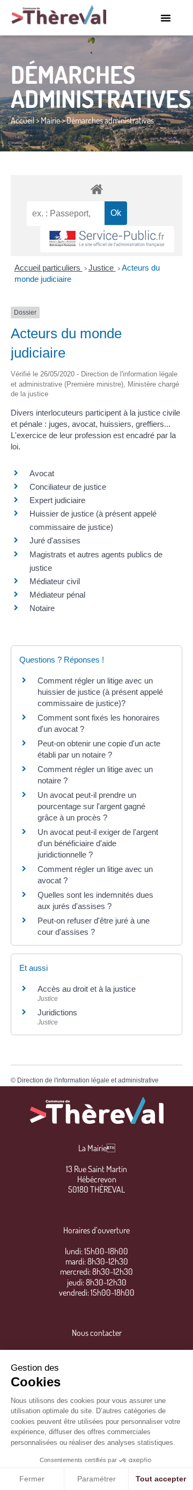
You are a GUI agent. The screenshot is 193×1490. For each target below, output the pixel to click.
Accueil (22, 120)
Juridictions (57, 1012)
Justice (102, 267)
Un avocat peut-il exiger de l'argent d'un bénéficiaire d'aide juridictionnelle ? (98, 843)
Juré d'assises (54, 540)
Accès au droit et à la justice (87, 988)
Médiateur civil (54, 581)
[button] (166, 18)
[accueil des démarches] (96, 189)
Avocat (41, 473)
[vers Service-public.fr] (107, 239)
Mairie (50, 120)
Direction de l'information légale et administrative (88, 1080)
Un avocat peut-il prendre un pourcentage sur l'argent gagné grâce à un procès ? (91, 806)
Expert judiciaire (57, 500)
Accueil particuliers (48, 267)
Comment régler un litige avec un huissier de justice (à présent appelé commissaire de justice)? (100, 692)
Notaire (42, 608)
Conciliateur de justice (67, 486)
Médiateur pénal (57, 594)
